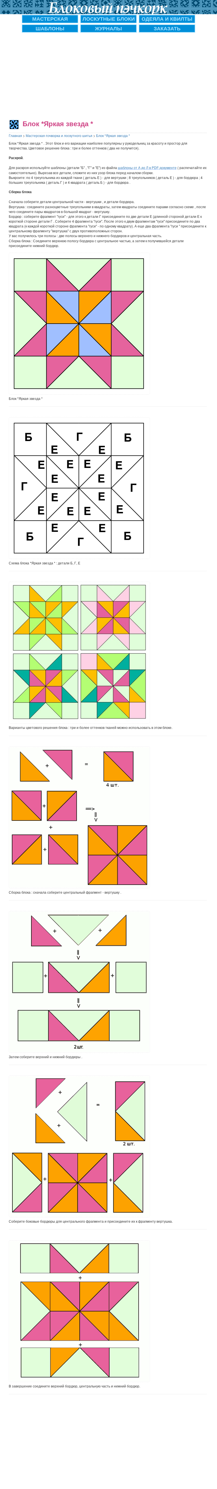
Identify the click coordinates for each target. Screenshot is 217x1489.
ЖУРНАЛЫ (108, 28)
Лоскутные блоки (109, 18)
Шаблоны (50, 28)
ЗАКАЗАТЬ (167, 28)
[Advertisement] (108, 75)
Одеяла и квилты (167, 18)
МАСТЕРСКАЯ (50, 18)
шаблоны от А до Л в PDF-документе (147, 167)
